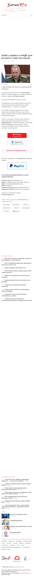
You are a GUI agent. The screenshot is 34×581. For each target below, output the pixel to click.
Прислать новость (10, 10)
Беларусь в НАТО (6, 549)
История (15, 543)
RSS (7, 211)
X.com (26, 204)
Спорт (3, 543)
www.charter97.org (19, 567)
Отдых (22, 545)
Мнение (4, 511)
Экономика (19, 541)
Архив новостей (21, 10)
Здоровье (12, 545)
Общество (11, 541)
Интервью (28, 543)
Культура (9, 543)
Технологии (5, 545)
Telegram (17, 211)
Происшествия (27, 541)
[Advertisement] (17, 36)
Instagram (26, 208)
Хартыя (17, 5)
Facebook (7, 204)
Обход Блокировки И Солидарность (11, 547)
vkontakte (7, 208)
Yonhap (24, 99)
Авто (18, 545)
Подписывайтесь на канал (17, 143)
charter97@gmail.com (25, 573)
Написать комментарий (17, 150)
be (11, 11)
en (15, 11)
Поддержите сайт (17, 135)
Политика (4, 541)
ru (13, 11)
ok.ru (17, 208)
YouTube (17, 204)
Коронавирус (26, 547)
